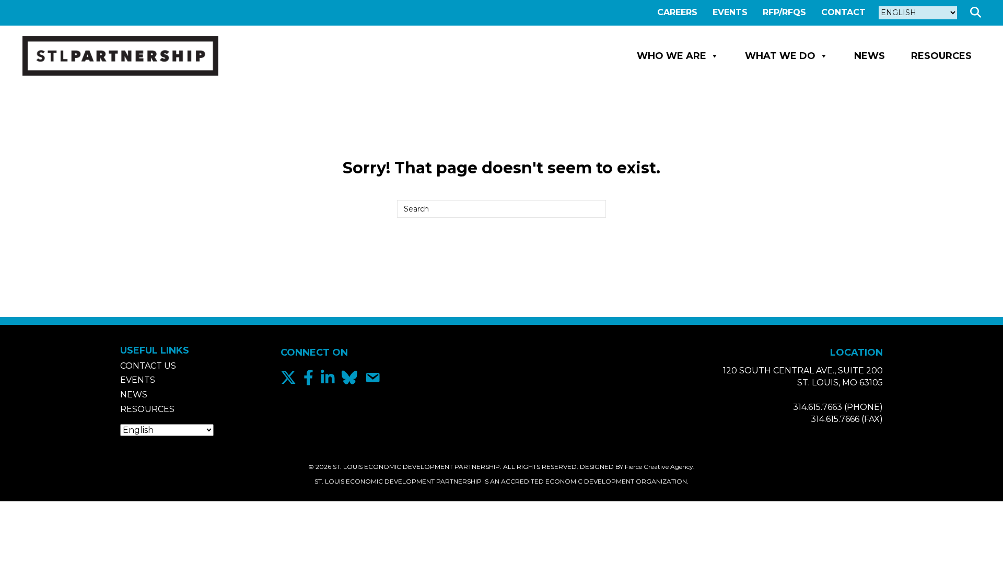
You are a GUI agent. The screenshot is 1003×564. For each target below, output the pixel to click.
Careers (677, 12)
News (869, 56)
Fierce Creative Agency (659, 467)
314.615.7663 (817, 407)
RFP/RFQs (784, 12)
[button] (978, 13)
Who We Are (671, 56)
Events (730, 12)
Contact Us (148, 366)
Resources (941, 56)
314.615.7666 (835, 419)
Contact (843, 12)
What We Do (780, 56)
